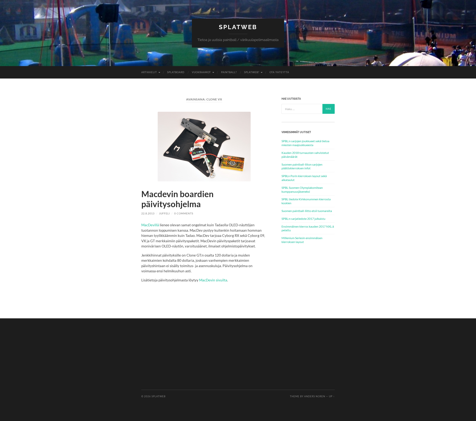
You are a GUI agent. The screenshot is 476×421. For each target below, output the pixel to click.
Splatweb (238, 27)
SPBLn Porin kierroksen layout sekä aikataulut (304, 178)
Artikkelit (149, 72)
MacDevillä (150, 225)
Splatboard (175, 72)
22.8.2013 (148, 213)
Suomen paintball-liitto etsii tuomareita (307, 211)
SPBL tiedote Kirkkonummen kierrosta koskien (306, 201)
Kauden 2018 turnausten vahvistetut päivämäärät (305, 154)
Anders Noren (314, 396)
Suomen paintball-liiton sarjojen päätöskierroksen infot (302, 166)
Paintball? (229, 72)
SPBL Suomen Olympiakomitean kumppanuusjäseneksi (302, 189)
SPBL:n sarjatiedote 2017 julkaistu (303, 218)
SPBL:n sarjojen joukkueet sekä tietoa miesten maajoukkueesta (305, 143)
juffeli (164, 213)
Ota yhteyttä (279, 72)
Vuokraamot (201, 72)
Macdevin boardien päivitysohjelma (177, 199)
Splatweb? (251, 72)
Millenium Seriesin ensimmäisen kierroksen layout (302, 240)
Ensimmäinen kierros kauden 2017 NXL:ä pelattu (308, 228)
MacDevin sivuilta (213, 280)
